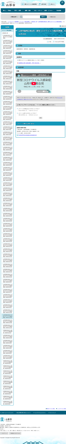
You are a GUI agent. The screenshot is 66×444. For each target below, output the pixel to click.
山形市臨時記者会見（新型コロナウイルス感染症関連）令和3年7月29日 (7, 123)
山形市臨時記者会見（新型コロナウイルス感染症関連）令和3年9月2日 (7, 92)
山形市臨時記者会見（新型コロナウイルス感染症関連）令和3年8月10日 (7, 103)
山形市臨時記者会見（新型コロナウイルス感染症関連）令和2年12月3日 (7, 301)
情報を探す (14, 16)
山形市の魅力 (43, 4)
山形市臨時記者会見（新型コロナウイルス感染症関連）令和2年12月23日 (7, 214)
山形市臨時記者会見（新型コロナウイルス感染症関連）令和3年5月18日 (7, 138)
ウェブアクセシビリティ (40, 412)
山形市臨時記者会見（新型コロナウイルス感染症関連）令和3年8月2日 (7, 113)
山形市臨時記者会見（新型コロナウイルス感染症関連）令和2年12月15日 (7, 255)
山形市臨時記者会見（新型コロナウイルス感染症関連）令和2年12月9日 (7, 280)
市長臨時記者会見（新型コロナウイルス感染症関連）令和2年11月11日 (7, 331)
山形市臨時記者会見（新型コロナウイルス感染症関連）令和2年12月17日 (7, 245)
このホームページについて (7, 412)
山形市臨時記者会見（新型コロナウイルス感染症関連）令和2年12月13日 (7, 265)
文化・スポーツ (38, 10)
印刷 (50, 41)
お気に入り (52, 4)
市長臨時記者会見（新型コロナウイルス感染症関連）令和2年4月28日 (7, 372)
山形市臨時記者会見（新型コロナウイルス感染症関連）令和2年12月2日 (7, 306)
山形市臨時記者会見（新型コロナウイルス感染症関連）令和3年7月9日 (7, 128)
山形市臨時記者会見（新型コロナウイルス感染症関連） (50, 21)
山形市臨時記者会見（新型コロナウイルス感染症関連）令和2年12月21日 (7, 225)
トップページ (11, 21)
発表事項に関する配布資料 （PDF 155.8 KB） (29, 63)
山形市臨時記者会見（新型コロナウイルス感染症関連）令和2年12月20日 (7, 230)
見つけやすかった (23, 114)
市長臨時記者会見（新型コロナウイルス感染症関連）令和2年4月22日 (7, 377)
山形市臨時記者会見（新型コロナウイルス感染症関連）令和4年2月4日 (7, 52)
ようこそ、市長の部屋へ (25, 21)
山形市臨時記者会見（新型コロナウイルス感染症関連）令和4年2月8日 (7, 42)
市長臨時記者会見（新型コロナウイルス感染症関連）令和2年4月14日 (7, 392)
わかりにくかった (33, 110)
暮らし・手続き (7, 10)
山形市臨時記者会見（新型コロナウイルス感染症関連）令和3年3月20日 (7, 194)
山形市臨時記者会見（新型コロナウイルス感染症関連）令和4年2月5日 (7, 47)
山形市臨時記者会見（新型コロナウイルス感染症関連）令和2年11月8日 (7, 347)
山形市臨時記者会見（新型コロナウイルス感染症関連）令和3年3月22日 (7, 184)
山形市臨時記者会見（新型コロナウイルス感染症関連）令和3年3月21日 (7, 189)
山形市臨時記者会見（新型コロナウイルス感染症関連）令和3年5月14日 (7, 143)
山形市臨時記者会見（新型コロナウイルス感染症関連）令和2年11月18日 (7, 321)
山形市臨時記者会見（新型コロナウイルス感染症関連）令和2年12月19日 (7, 235)
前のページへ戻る (51, 408)
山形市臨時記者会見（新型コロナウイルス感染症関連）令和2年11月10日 (7, 336)
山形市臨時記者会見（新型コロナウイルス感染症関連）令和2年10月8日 (7, 357)
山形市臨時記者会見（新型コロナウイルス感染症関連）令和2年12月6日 (7, 296)
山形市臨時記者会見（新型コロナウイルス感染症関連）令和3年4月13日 (7, 164)
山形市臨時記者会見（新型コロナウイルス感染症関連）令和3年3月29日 (7, 179)
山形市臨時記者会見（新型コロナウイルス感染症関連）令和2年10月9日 (7, 352)
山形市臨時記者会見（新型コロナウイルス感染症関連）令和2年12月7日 (7, 291)
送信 (41, 117)
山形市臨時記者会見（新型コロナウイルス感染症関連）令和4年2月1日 (7, 62)
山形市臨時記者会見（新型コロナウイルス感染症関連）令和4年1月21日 (7, 77)
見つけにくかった (33, 114)
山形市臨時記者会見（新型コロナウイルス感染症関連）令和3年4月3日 (7, 174)
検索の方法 (52, 16)
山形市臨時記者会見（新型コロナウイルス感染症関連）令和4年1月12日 (7, 82)
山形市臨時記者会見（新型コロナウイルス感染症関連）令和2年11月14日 (7, 326)
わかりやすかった (23, 110)
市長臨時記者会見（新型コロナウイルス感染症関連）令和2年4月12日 (7, 397)
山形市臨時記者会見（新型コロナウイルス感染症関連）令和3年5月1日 (7, 153)
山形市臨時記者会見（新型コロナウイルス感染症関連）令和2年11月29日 (7, 311)
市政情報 (58, 10)
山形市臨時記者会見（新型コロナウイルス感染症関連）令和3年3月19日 (7, 199)
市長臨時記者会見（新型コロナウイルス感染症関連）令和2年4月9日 (7, 402)
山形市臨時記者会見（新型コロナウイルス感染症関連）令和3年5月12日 (7, 148)
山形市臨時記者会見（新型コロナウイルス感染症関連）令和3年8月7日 (7, 108)
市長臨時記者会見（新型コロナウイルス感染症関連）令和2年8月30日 (7, 362)
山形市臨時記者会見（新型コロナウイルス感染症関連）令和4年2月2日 (7, 57)
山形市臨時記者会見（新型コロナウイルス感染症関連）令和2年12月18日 (7, 240)
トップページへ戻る (61, 408)
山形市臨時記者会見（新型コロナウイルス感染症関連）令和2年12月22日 (7, 219)
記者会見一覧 (34, 21)
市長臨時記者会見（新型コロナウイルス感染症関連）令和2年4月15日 (7, 387)
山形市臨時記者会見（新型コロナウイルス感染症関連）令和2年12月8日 (7, 286)
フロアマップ (4, 433)
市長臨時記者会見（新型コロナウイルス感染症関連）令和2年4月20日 (7, 382)
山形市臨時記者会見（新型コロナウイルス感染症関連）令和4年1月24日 (7, 67)
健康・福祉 (28, 10)
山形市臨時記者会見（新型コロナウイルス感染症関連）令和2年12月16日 (7, 250)
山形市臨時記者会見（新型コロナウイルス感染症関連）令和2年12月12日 (7, 270)
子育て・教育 (17, 10)
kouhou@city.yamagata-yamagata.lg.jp (28, 135)
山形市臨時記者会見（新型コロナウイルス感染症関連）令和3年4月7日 (7, 169)
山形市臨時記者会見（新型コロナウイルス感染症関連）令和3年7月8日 (7, 133)
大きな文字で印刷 (59, 41)
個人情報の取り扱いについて (24, 412)
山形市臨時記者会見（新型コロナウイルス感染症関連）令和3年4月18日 (7, 158)
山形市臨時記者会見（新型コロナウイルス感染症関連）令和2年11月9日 (7, 341)
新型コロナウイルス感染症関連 (31, 4)
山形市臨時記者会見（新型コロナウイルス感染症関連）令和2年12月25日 (7, 209)
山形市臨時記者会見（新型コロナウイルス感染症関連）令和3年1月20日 (7, 204)
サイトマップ (53, 412)
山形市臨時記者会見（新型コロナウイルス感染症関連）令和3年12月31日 (7, 87)
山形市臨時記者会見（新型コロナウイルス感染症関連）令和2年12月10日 (7, 275)
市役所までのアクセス (15, 433)
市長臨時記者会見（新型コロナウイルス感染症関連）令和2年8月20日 (7, 367)
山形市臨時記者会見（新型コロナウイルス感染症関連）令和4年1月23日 (7, 72)
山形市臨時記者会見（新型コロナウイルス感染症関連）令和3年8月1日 (7, 118)
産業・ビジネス (48, 10)
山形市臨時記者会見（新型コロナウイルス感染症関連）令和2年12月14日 (7, 260)
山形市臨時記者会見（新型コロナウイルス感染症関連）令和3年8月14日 (7, 98)
